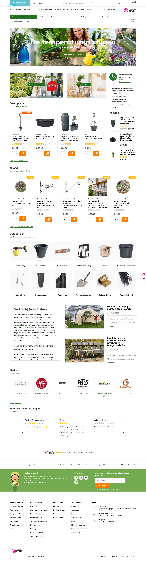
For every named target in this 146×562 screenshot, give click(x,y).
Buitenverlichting (83, 266)
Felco (83, 393)
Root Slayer (15, 134)
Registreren (57, 506)
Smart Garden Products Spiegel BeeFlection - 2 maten (121, 204)
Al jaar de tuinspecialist (21, 9)
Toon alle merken (17, 403)
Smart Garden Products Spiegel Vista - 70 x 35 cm (128, 152)
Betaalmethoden (36, 517)
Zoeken (92, 3)
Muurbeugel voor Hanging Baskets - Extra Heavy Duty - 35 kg (47, 204)
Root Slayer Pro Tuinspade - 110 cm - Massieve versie (20, 138)
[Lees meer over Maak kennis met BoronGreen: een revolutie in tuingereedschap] (84, 350)
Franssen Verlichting (104, 394)
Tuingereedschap (79, 17)
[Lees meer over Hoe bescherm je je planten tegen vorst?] (84, 316)
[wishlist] (129, 3)
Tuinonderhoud (97, 17)
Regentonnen (63, 17)
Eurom (62, 393)
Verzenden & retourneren (39, 521)
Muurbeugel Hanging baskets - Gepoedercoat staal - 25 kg (72, 204)
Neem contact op (125, 82)
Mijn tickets (57, 514)
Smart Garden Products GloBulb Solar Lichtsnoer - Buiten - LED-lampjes (97, 204)
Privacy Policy (35, 514)
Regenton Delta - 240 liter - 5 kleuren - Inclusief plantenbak (127, 121)
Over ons (33, 506)
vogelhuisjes (22, 325)
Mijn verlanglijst (58, 517)
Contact (40, 3)
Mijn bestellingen (59, 510)
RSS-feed (124, 556)
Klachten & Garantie (37, 532)
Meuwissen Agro (41, 134)
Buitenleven (62, 266)
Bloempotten (41, 266)
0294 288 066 (102, 506)
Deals (28, 22)
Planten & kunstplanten (79, 529)
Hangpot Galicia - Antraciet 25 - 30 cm (94, 137)
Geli (86, 134)
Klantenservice (35, 525)
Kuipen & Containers (126, 266)
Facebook (76, 478)
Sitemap (33, 529)
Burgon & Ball (20, 393)
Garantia (125, 393)
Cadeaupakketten (46, 17)
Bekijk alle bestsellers (19, 161)
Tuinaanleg (62, 295)
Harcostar (63, 134)
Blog (33, 3)
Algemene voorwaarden (39, 510)
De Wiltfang (41, 393)
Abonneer (102, 485)
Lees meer (111, 326)
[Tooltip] (120, 93)
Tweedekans (16, 22)
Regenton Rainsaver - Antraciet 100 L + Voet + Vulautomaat (69, 138)
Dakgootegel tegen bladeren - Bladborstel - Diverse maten (127, 137)
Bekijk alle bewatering (73, 54)
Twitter (86, 478)
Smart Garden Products (19, 199)
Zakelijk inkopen (36, 536)
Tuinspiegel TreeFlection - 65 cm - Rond (21, 203)
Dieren (105, 266)
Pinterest (76, 482)
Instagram (81, 478)
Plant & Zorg (20, 295)
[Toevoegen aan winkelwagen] (22, 153)
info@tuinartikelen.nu (105, 514)
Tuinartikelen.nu (41, 556)
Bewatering (20, 266)
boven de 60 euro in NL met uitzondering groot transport (66, 9)
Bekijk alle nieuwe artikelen (21, 227)
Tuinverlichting (113, 17)
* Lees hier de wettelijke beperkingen (107, 489)
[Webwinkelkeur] (130, 10)
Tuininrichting (105, 295)
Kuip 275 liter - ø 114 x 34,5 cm (45, 137)
